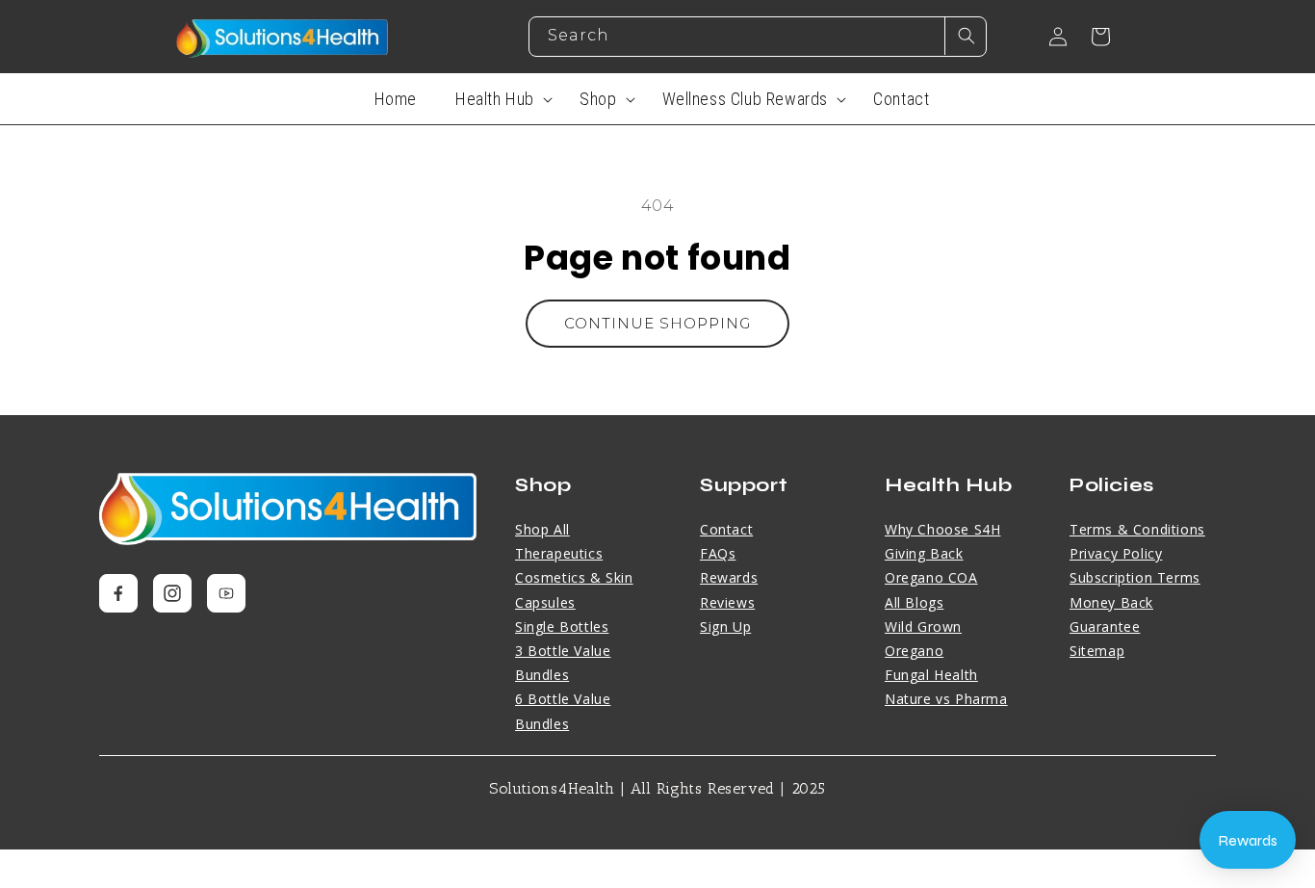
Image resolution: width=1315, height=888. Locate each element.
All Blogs (914, 602)
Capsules (545, 602)
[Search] (965, 35)
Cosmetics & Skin (574, 577)
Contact (726, 529)
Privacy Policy (1116, 553)
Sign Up (725, 626)
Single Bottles (561, 626)
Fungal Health (931, 675)
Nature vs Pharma (946, 699)
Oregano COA (931, 577)
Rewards (729, 577)
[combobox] (758, 36)
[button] (498, 98)
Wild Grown (923, 626)
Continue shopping (657, 323)
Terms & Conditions (1137, 529)
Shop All (542, 529)
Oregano (914, 650)
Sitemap (1097, 650)
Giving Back (924, 553)
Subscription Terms (1135, 577)
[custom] (118, 593)
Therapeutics (559, 553)
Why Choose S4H (942, 529)
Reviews (727, 602)
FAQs (717, 553)
